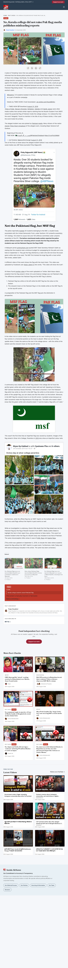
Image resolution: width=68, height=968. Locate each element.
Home (5, 15)
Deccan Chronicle (21, 109)
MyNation (30, 109)
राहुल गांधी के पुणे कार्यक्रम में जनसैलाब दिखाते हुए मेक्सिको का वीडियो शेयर (18, 822)
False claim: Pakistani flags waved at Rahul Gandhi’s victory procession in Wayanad (33, 573)
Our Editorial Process (11, 885)
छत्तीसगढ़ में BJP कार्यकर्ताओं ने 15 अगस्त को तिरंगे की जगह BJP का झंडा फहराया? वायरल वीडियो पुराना (49, 850)
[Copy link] (40, 68)
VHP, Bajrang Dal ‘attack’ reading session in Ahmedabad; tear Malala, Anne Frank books (17, 679)
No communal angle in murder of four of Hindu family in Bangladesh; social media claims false (18, 714)
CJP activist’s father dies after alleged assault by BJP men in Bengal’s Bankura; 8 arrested (48, 823)
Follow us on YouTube (57, 772)
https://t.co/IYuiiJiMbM (51, 135)
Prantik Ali (10, 753)
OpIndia (37, 109)
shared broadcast (15, 126)
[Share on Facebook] (28, 68)
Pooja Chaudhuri (10, 30)
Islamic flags (52, 538)
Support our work (58, 2)
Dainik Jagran (47, 109)
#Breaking (10, 95)
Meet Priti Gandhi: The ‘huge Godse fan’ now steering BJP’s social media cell (49, 713)
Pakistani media (37, 123)
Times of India (9, 109)
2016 (37, 438)
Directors (7, 889)
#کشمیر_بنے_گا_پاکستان (24, 135)
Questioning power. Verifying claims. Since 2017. (18, 2)
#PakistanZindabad (37, 135)
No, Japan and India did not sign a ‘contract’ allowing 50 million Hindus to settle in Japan (18, 748)
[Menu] (64, 7)
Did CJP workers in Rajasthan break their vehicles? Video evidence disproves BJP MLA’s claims (49, 679)
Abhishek (43, 684)
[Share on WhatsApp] (36, 68)
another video (20, 271)
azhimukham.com (23, 248)
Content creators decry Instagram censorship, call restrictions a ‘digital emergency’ (47, 796)
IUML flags (40, 538)
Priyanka (49, 684)
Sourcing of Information (38, 885)
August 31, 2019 (32, 106)
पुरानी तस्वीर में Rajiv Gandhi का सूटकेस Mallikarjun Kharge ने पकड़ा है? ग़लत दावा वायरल (17, 850)
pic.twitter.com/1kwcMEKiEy (45, 102)
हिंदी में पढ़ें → (8, 622)
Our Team (51, 885)
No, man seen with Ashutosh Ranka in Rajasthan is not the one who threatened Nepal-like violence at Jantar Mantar (49, 749)
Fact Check (11, 15)
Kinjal (9, 684)
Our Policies (24, 885)
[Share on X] (32, 68)
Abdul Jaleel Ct (29, 265)
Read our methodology (12, 598)
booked (21, 231)
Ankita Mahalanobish (13, 718)
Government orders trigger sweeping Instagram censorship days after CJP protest (18, 795)
